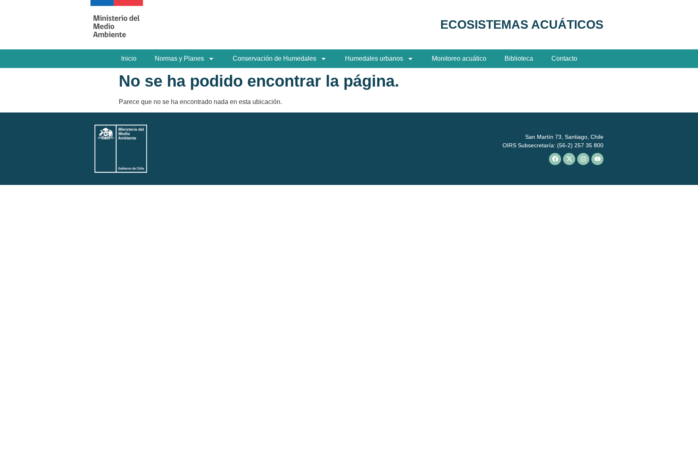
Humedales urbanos (374, 58)
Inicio (129, 58)
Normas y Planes (179, 58)
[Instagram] (583, 159)
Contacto (564, 58)
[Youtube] (597, 159)
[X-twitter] (569, 159)
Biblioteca (519, 58)
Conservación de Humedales (274, 58)
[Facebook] (555, 159)
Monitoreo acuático (459, 58)
